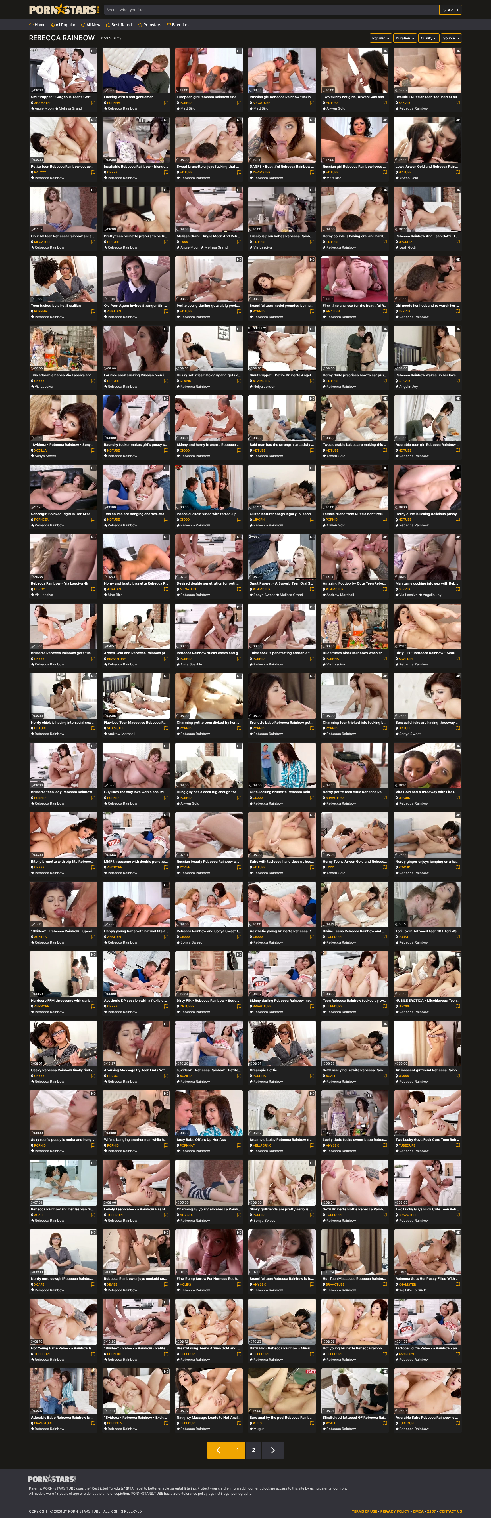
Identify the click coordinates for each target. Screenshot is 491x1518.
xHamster (42, 103)
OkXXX (112, 172)
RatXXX (40, 172)
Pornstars (151, 24)
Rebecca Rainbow (122, 108)
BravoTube (116, 659)
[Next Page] (273, 1450)
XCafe (185, 867)
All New (92, 24)
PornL (404, 937)
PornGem (42, 520)
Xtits (257, 1423)
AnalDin (114, 311)
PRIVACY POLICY (394, 1511)
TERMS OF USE (364, 1511)
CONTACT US (450, 1511)
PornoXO (114, 1354)
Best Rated (121, 24)
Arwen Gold (336, 108)
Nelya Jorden (264, 386)
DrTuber (187, 1006)
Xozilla (40, 450)
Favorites (180, 24)
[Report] (93, 103)
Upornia (406, 242)
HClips (185, 1284)
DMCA (418, 1511)
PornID (186, 103)
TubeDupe (334, 937)
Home (39, 24)
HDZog (39, 589)
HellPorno (262, 1145)
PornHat (114, 103)
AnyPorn (114, 867)
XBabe (112, 1284)
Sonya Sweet (45, 456)
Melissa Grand (70, 108)
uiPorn (259, 520)
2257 (431, 1511)
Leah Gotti (407, 247)
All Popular (65, 24)
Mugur (258, 1429)
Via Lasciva (262, 247)
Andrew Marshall (340, 595)
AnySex (332, 1145)
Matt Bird (187, 108)
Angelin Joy (408, 386)
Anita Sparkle (191, 664)
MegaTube (261, 103)
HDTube (332, 103)
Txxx (184, 242)
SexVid (404, 103)
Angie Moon (44, 108)
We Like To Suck (412, 1290)
